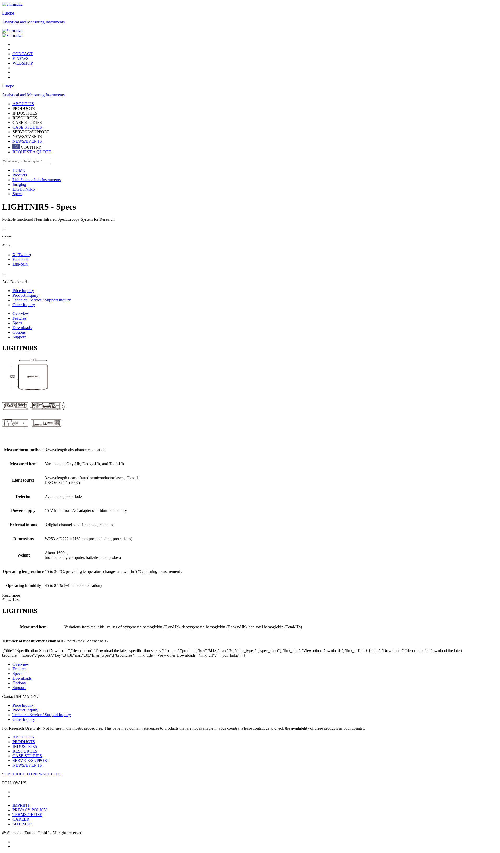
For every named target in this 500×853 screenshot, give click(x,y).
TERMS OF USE (27, 814)
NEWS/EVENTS (27, 141)
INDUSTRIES (24, 746)
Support (19, 337)
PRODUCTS (23, 742)
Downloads (22, 327)
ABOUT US (23, 737)
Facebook (20, 259)
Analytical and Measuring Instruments (33, 22)
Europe (8, 13)
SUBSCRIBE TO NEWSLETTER (31, 774)
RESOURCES (24, 751)
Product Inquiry (25, 710)
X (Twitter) (21, 254)
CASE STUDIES (27, 127)
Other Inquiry (23, 719)
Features (19, 318)
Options (19, 332)
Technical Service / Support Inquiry (41, 714)
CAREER (20, 819)
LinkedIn (20, 264)
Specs (17, 323)
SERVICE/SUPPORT (30, 760)
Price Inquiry (23, 705)
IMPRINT (21, 805)
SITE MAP (22, 824)
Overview (20, 313)
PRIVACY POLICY (29, 810)
